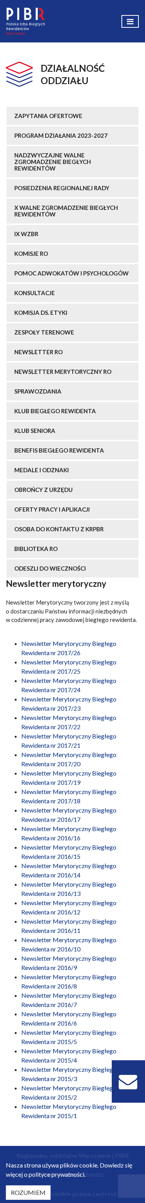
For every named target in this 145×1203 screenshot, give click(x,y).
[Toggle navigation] (130, 21)
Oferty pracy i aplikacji (52, 509)
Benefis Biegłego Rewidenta (59, 450)
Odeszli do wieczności (50, 568)
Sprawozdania (37, 391)
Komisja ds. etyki (40, 312)
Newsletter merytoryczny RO (62, 371)
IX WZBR (26, 233)
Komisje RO (31, 253)
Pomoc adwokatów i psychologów (71, 273)
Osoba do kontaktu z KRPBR (59, 528)
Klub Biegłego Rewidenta (55, 410)
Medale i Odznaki (41, 469)
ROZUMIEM (28, 1192)
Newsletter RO (38, 351)
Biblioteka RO (36, 548)
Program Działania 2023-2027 (60, 135)
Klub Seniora (34, 430)
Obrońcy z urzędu (43, 489)
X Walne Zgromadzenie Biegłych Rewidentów (66, 211)
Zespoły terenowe (44, 332)
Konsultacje (34, 292)
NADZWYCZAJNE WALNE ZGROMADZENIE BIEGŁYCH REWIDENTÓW (52, 162)
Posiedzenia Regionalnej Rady (61, 187)
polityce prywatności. (57, 1174)
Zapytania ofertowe (48, 115)
